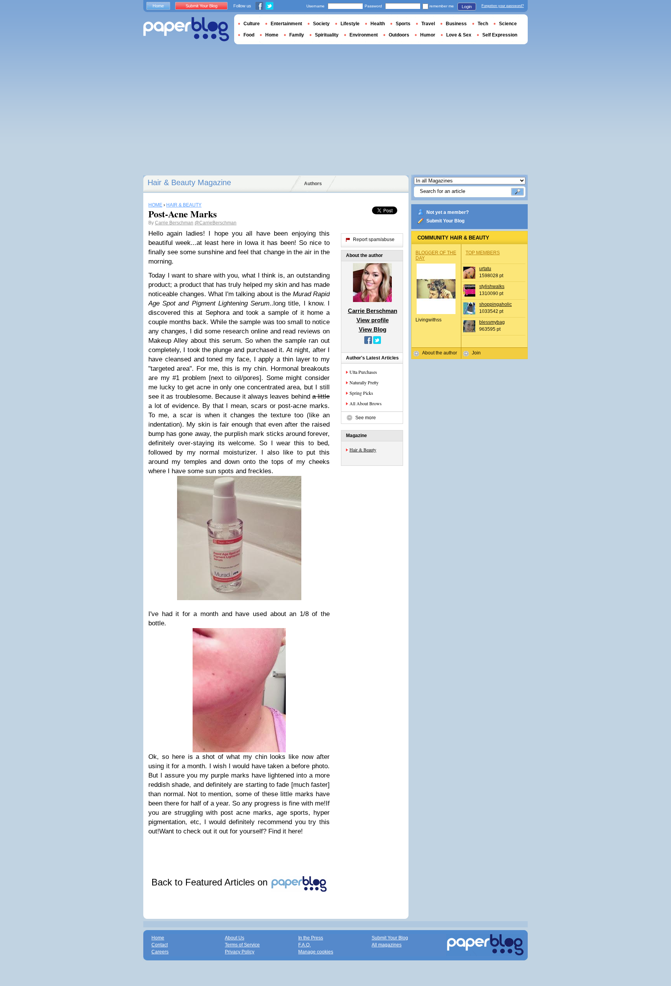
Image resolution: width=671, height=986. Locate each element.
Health (377, 23)
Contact (159, 945)
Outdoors (399, 35)
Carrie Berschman (174, 223)
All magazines (387, 945)
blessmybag (492, 322)
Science (508, 23)
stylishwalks (491, 286)
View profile (372, 320)
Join (476, 353)
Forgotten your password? (503, 6)
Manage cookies (315, 952)
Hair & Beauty (362, 449)
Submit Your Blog (445, 221)
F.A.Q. (304, 945)
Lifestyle (350, 23)
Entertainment (286, 23)
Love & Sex (458, 35)
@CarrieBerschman (215, 223)
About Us (234, 938)
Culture (251, 23)
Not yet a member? (447, 212)
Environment (363, 35)
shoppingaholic (495, 304)
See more (365, 417)
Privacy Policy (239, 952)
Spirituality (327, 35)
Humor (427, 35)
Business (456, 23)
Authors (313, 183)
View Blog (372, 329)
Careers (160, 952)
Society (321, 23)
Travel (428, 23)
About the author (439, 353)
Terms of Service (242, 945)
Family (296, 35)
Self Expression (499, 35)
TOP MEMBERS (483, 252)
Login (467, 6)
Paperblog (186, 29)
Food (248, 35)
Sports (403, 23)
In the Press (310, 938)
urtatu (485, 268)
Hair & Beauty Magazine (189, 182)
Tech (483, 23)
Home (158, 5)
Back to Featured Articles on (210, 882)
